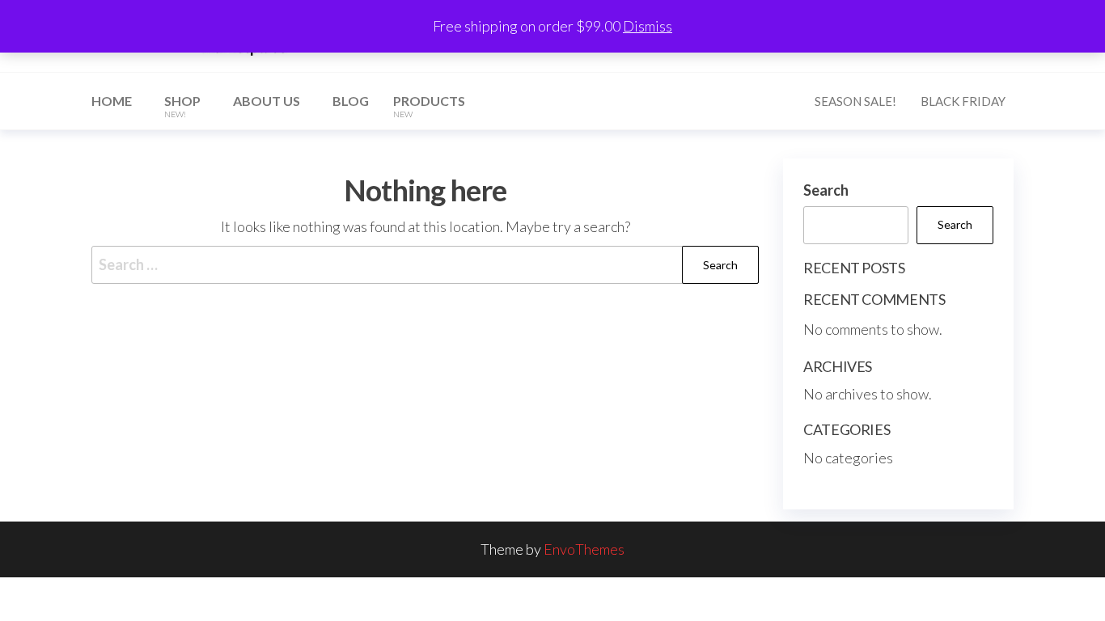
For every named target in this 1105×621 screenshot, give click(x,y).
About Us (266, 100)
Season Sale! (855, 101)
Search (826, 190)
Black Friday (963, 101)
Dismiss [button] (647, 26)
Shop (182, 106)
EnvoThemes (584, 549)
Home (111, 100)
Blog (350, 100)
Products (429, 106)
